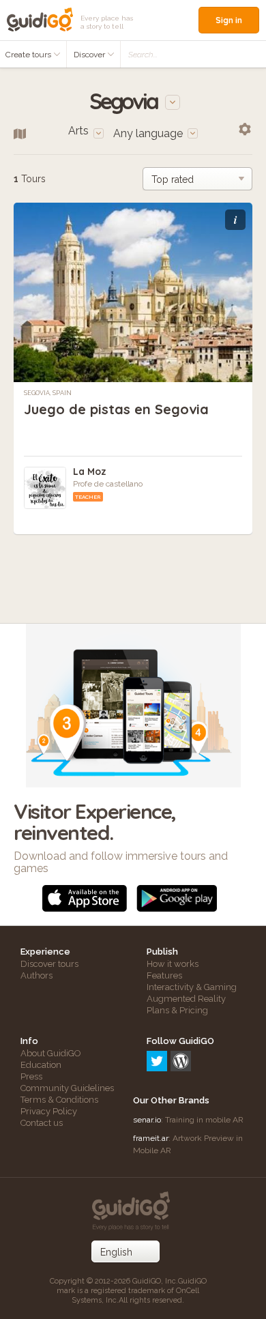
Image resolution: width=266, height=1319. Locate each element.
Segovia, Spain (48, 393)
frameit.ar (150, 1138)
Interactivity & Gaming (192, 987)
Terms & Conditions (59, 1100)
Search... (143, 54)
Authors (36, 975)
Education (40, 1065)
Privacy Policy (48, 1111)
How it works (172, 964)
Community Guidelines (67, 1088)
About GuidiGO (50, 1053)
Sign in (229, 20)
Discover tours (49, 964)
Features (164, 975)
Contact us (41, 1123)
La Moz (89, 471)
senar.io (147, 1120)
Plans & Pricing (177, 1010)
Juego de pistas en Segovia (116, 409)
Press (31, 1076)
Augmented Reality (186, 999)
